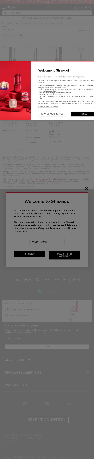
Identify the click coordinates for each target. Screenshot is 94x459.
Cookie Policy (87, 103)
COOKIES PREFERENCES (52, 114)
